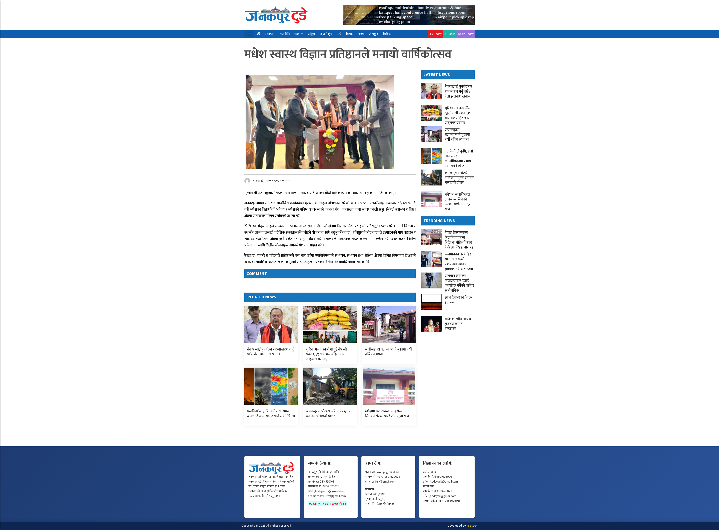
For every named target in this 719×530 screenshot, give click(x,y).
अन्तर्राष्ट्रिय (326, 34)
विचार (350, 34)
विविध (387, 34)
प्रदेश (297, 34)
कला (361, 34)
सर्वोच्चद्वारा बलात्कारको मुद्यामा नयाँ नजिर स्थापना (388, 351)
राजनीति (284, 34)
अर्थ (339, 34)
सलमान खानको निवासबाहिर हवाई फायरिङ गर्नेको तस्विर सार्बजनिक (459, 283)
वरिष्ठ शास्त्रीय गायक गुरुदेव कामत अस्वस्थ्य (458, 324)
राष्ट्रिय (311, 34)
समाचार (270, 34)
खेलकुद (373, 34)
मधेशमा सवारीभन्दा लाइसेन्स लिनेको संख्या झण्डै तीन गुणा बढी (387, 413)
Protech (472, 525)
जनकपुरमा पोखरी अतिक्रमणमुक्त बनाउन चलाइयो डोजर (328, 413)
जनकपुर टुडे (258, 181)
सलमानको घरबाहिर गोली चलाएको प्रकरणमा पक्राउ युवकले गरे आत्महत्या (459, 261)
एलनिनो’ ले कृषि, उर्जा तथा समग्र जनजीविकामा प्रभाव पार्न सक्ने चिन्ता (271, 413)
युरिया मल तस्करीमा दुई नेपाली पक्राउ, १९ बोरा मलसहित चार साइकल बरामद (326, 354)
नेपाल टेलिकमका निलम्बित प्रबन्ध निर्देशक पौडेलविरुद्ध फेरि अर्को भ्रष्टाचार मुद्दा (459, 240)
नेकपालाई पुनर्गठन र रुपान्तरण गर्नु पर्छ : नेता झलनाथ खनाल (270, 351)
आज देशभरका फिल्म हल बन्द (458, 300)
